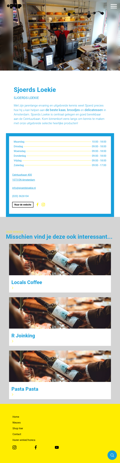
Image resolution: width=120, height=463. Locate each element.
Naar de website (22, 204)
